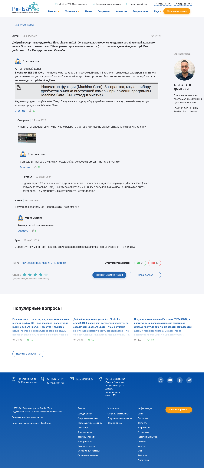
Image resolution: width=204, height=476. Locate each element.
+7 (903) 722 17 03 (56, 383)
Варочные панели (86, 437)
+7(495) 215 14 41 (162, 4)
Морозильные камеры (89, 451)
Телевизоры (83, 427)
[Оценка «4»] (40, 275)
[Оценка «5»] (46, 275)
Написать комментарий (109, 274)
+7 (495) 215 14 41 (56, 379)
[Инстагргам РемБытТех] (161, 380)
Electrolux (60, 262)
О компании (143, 432)
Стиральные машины (88, 418)
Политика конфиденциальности (27, 417)
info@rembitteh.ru (84, 379)
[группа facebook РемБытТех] (180, 380)
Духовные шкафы (86, 446)
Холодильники (85, 414)
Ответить (20, 110)
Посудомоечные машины (36, 262)
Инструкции (143, 460)
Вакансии (142, 455)
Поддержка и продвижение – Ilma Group (31, 423)
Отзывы (142, 441)
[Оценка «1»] (24, 275)
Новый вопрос (145, 275)
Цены (88, 11)
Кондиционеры (85, 432)
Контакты (121, 11)
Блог (140, 451)
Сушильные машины (88, 455)
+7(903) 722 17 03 (183, 4)
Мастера (142, 446)
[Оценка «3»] (35, 275)
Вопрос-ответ (140, 11)
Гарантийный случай (148, 437)
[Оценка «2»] (30, 275)
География (104, 11)
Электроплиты (85, 441)
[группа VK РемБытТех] (189, 380)
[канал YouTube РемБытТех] (170, 380)
